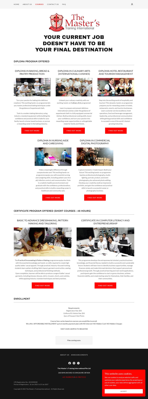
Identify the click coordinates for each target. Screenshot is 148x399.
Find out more (32, 131)
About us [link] (27, 4)
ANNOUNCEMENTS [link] (79, 355)
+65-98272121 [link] (80, 377)
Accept (124, 391)
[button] (132, 4)
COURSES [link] (39, 4)
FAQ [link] (64, 4)
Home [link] (16, 4)
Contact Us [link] (53, 4)
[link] (74, 22)
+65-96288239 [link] (68, 377)
